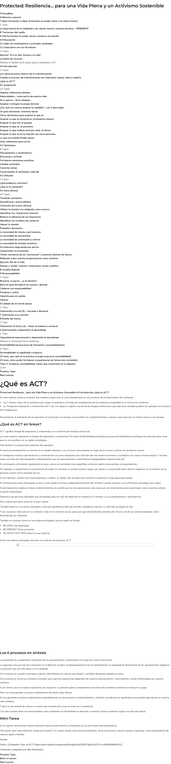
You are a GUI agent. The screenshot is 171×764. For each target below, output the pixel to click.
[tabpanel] (85, 573)
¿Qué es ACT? (101, 392)
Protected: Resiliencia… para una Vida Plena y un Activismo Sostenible (82, 6)
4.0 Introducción (85, 392)
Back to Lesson (8, 758)
